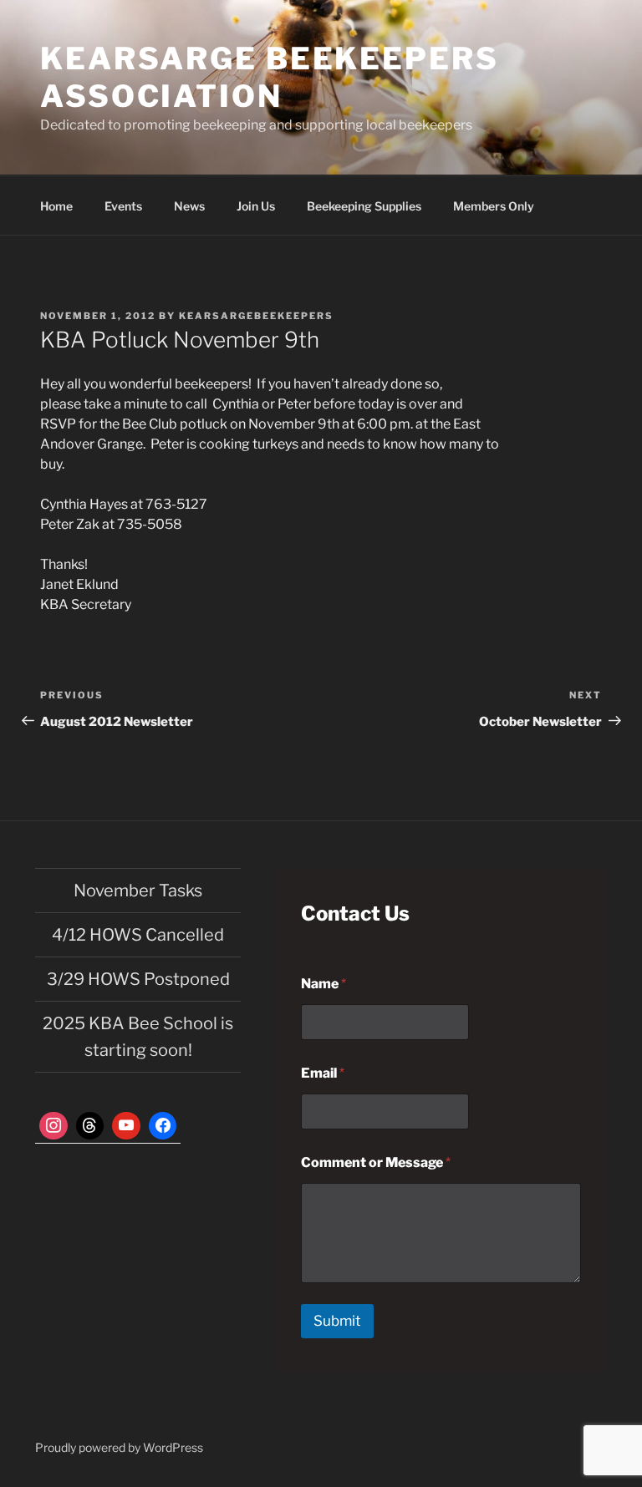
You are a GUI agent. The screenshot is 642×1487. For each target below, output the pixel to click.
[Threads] (90, 1126)
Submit (337, 1320)
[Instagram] (53, 1126)
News (189, 206)
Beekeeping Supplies (364, 206)
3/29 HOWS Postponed (138, 979)
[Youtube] (126, 1126)
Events (123, 206)
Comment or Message (376, 1162)
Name (323, 984)
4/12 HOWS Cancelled (138, 935)
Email (322, 1073)
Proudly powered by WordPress (119, 1447)
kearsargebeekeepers (256, 316)
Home (56, 206)
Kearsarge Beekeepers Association (269, 77)
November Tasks (138, 891)
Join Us (256, 206)
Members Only (493, 206)
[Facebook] (163, 1126)
